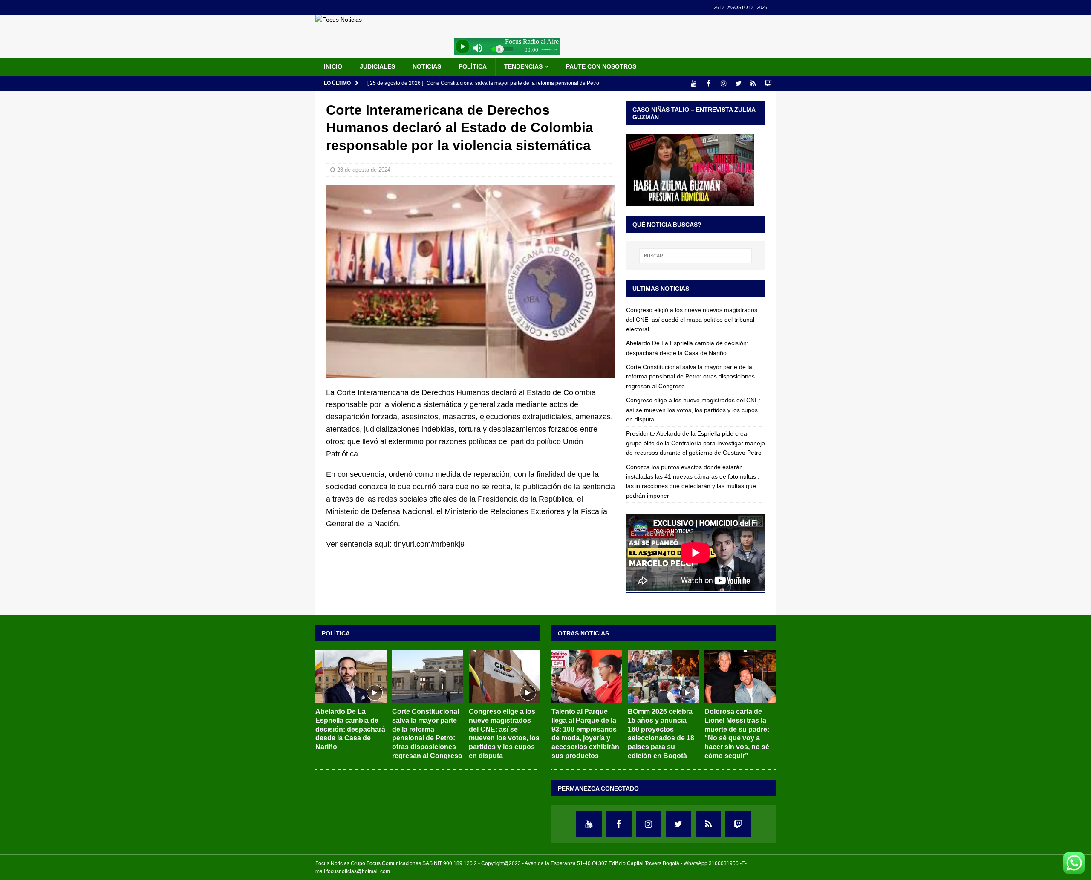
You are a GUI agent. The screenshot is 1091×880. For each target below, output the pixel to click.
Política (473, 66)
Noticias (427, 66)
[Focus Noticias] (338, 19)
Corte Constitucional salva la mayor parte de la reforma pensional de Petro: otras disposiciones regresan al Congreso (690, 377)
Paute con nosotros (601, 66)
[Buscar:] (695, 255)
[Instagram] (723, 83)
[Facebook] (708, 83)
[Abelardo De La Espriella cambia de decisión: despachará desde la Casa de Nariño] (351, 676)
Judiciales (377, 66)
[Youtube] (693, 83)
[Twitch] (768, 83)
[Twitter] (738, 83)
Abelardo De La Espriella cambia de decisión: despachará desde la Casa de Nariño (350, 729)
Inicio (333, 66)
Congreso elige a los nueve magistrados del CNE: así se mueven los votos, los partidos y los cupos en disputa (693, 410)
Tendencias (523, 66)
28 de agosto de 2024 (363, 170)
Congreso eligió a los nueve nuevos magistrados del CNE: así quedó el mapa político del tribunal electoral (691, 319)
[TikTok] (753, 83)
